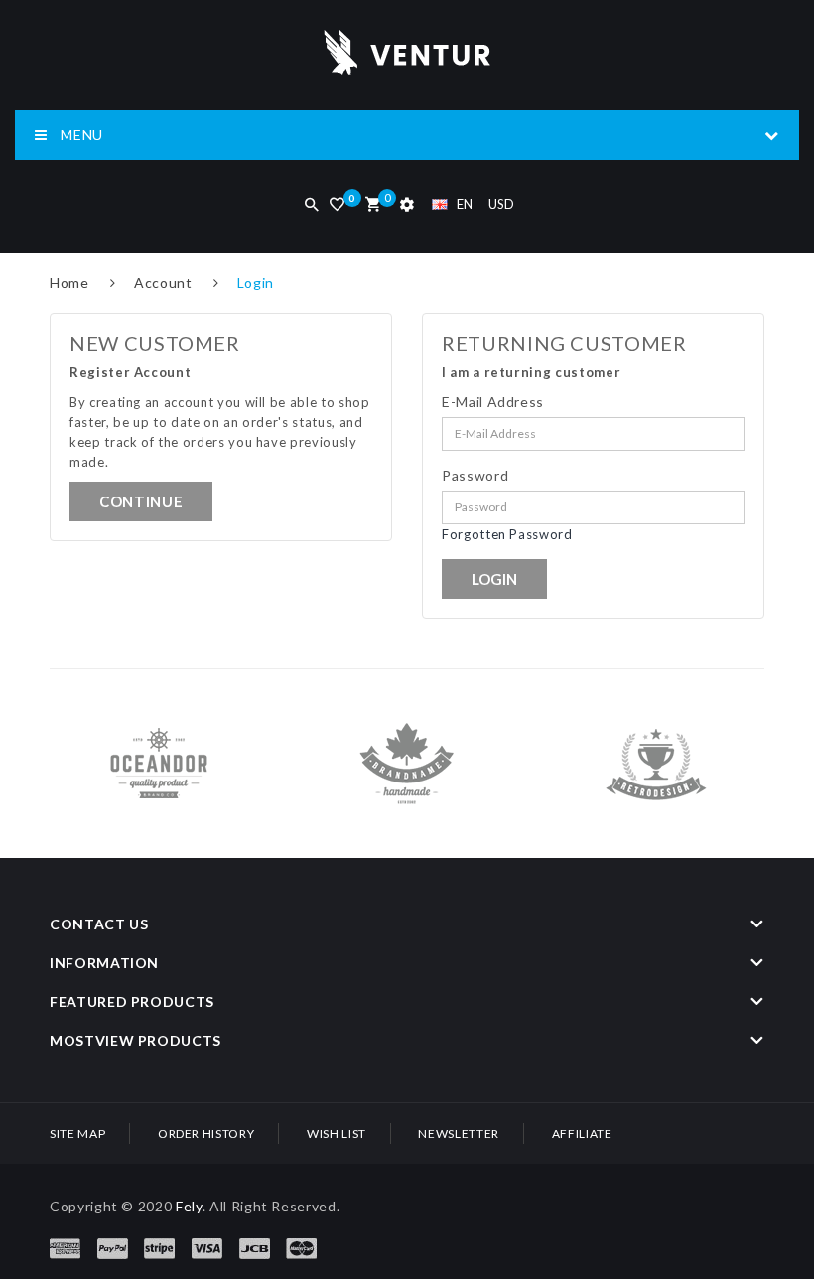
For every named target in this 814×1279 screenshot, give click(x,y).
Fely (189, 1206)
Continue (141, 501)
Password (475, 475)
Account (163, 282)
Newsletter (458, 1133)
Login (255, 282)
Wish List (336, 1133)
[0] (372, 205)
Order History (206, 1133)
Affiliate (582, 1133)
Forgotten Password (507, 534)
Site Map (77, 1133)
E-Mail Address (493, 401)
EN (465, 204)
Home (69, 282)
